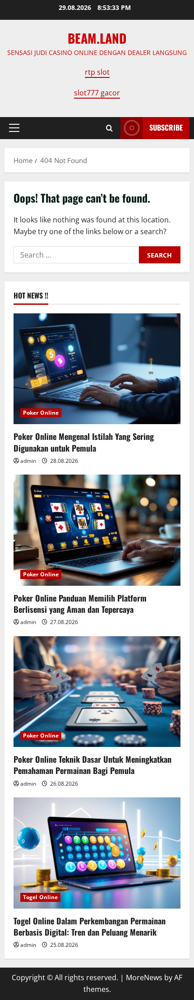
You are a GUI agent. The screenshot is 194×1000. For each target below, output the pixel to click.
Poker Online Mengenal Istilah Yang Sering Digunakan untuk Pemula (84, 441)
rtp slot (97, 72)
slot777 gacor (97, 93)
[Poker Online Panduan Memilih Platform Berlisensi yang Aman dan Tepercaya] (97, 530)
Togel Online (40, 897)
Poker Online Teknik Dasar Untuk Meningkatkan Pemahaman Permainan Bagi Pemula (92, 764)
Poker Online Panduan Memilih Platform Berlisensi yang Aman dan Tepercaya (80, 603)
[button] (14, 127)
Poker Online (41, 412)
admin (28, 461)
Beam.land (97, 38)
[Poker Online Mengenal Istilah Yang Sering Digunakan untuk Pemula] (97, 369)
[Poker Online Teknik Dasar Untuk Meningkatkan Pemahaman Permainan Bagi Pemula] (97, 691)
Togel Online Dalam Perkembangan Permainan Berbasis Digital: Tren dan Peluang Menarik (90, 926)
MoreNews (144, 977)
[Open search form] (109, 128)
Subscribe (166, 127)
